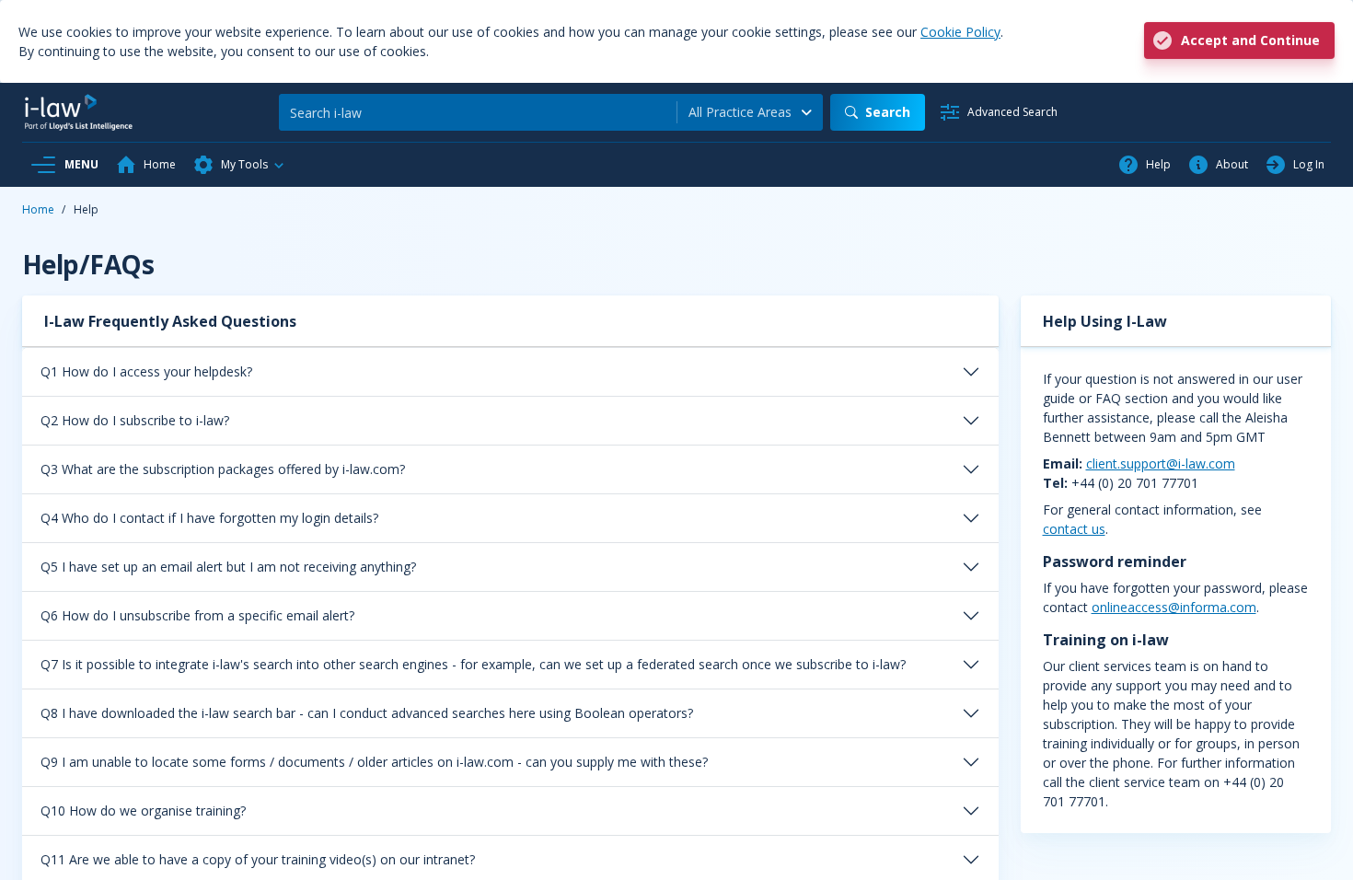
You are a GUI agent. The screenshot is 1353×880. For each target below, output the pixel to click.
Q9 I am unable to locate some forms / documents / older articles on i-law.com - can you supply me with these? (374, 761)
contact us (1074, 529)
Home (38, 209)
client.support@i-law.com (1160, 463)
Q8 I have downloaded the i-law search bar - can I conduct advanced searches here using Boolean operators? (366, 713)
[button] (239, 164)
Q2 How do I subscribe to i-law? (134, 420)
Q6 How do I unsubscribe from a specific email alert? (197, 615)
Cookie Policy (960, 32)
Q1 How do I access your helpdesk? (146, 371)
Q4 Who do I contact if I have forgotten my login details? (209, 518)
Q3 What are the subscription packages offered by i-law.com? (222, 469)
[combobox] (750, 112)
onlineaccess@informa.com (1174, 607)
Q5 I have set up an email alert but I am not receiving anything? (228, 566)
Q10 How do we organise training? (143, 810)
